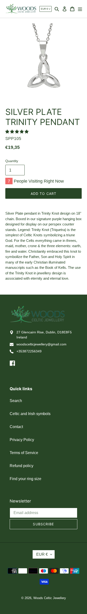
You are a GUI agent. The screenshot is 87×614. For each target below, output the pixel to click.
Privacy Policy (22, 440)
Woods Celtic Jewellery (49, 598)
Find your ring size (25, 479)
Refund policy (21, 466)
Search (16, 401)
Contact (16, 427)
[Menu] (80, 8)
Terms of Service (24, 453)
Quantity (11, 161)
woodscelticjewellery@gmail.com (41, 344)
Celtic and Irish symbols (30, 414)
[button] (17, 132)
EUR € (44, 8)
